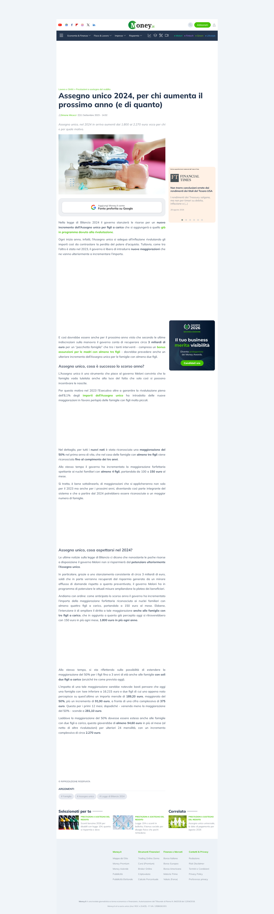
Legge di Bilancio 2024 (112, 796)
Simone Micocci (68, 115)
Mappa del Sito (120, 858)
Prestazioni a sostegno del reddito (93, 89)
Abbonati (202, 24)
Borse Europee (171, 863)
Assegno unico (86, 796)
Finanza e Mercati (173, 851)
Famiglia (67, 796)
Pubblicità (118, 874)
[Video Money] (167, 35)
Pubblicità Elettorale (123, 879)
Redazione (194, 858)
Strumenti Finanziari (149, 851)
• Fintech (188, 35)
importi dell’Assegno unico (103, 395)
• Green (199, 35)
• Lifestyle (210, 35)
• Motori (178, 35)
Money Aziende (120, 868)
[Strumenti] (161, 35)
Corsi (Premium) (146, 863)
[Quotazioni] (149, 35)
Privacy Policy (196, 874)
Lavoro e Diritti (66, 89)
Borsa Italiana (170, 858)
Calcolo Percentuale (148, 879)
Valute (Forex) (170, 879)
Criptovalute (144, 874)
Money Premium (121, 863)
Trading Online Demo (148, 858)
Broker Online (145, 868)
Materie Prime (170, 874)
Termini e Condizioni (199, 868)
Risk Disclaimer (196, 863)
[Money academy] (155, 35)
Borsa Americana (172, 868)
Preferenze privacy (198, 879)
